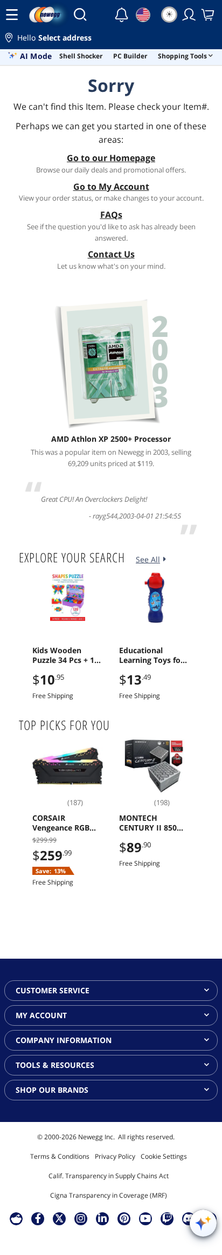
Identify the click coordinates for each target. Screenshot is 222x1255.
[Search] (80, 14)
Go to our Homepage (111, 158)
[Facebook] (38, 1218)
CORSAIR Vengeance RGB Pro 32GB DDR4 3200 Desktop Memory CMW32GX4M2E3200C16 (65, 823)
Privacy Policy (115, 1156)
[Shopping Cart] (208, 14)
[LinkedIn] (102, 1218)
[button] (111, 39)
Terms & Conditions (59, 1156)
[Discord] (189, 1218)
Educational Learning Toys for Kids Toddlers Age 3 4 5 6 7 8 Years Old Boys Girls (152, 655)
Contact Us (111, 254)
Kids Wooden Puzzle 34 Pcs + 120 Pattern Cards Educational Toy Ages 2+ (67, 655)
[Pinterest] (124, 1218)
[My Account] (189, 14)
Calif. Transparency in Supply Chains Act (108, 1175)
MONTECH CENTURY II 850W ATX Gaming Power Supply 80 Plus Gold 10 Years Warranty (153, 823)
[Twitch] (167, 1218)
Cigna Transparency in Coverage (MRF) (108, 1195)
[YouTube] (145, 1218)
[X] (59, 1218)
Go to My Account (111, 186)
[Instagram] (81, 1218)
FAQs (111, 215)
